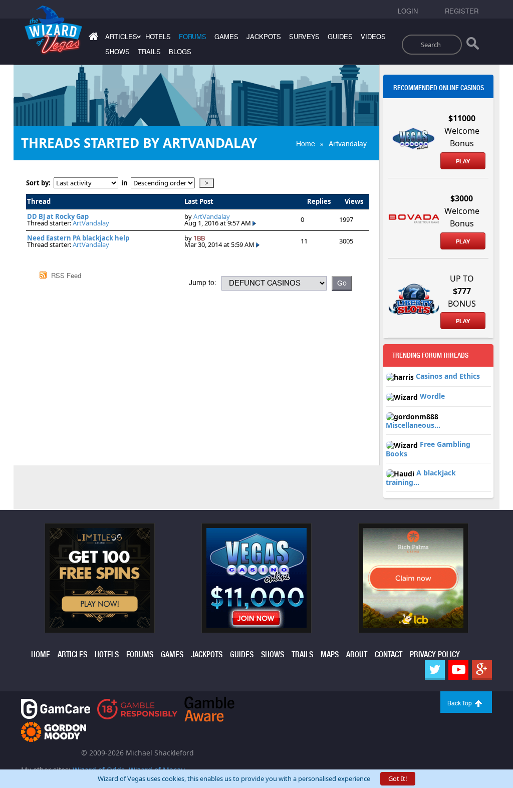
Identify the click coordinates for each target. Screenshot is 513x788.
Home (305, 144)
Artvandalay (348, 144)
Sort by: (40, 183)
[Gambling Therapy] (53, 731)
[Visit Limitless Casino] (100, 577)
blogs (180, 52)
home (40, 654)
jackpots (263, 37)
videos (373, 37)
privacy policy (435, 654)
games (226, 37)
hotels (158, 37)
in (124, 183)
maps (330, 654)
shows (117, 52)
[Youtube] (458, 670)
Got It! (397, 778)
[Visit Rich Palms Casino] (413, 577)
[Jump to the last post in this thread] (254, 222)
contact (388, 654)
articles (72, 654)
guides (340, 37)
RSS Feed (66, 276)
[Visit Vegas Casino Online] (256, 577)
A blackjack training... (421, 477)
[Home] (92, 38)
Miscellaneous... (413, 425)
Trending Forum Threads (430, 355)
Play (463, 161)
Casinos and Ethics (448, 376)
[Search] (472, 46)
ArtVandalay (91, 222)
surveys (304, 37)
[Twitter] (435, 670)
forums (192, 37)
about (356, 654)
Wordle (432, 396)
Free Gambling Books (428, 448)
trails (149, 52)
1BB (199, 237)
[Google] (482, 670)
